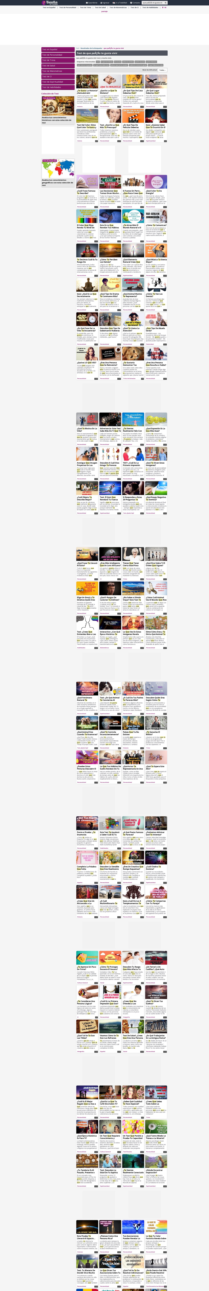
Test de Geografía (49, 161)
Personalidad (67, 7)
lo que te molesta (107, 62)
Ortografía (80, 1051)
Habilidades (150, 7)
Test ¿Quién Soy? (128, 513)
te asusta (118, 62)
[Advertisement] (104, 29)
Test (77, 48)
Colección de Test (50, 93)
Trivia (85, 7)
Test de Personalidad (52, 54)
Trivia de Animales (129, 378)
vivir (98, 62)
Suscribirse (92, 3)
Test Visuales (127, 1151)
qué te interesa (151, 62)
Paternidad (150, 344)
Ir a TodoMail (121, 3)
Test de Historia (49, 98)
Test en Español (49, 49)
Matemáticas (118, 7)
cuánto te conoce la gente (137, 65)
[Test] (50, 3)
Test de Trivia (48, 60)
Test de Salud (48, 65)
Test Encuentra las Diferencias (156, 1286)
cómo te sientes (128, 62)
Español (49, 7)
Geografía (126, 1017)
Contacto (136, 3)
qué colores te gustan (85, 65)
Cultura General (82, 983)
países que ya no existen (119, 65)
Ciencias (80, 1252)
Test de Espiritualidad (52, 81)
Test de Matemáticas (52, 71)
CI (135, 7)
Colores (79, 141)
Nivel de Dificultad (149, 70)
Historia (80, 106)
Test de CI (47, 76)
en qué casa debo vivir (101, 65)
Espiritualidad (150, 141)
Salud (100, 7)
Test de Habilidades (51, 87)
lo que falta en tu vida (155, 65)
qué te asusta (139, 62)
